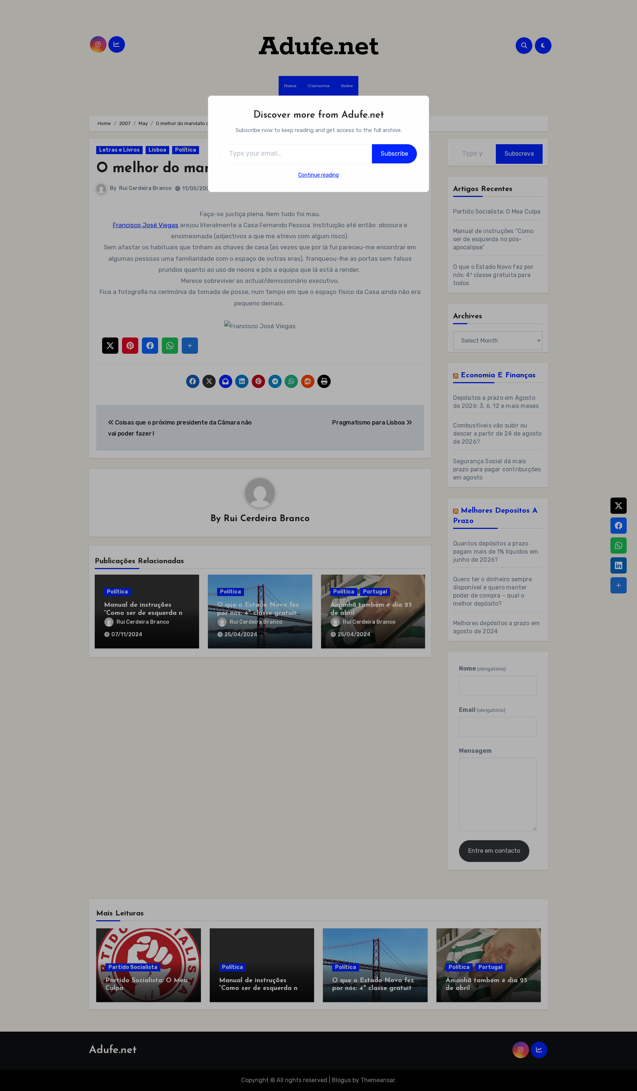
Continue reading (318, 175)
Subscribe (394, 153)
